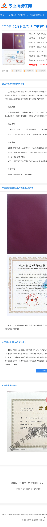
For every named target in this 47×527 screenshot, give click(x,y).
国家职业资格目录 (37, 15)
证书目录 (12, 15)
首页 (2, 15)
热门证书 (21, 15)
